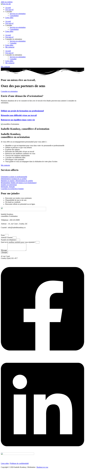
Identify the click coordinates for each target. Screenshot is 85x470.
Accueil (8, 8)
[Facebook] (42, 356)
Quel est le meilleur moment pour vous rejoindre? (18, 242)
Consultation (14, 16)
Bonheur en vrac (42, 467)
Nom (3, 235)
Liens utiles (9, 18)
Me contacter (9, 47)
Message (4, 250)
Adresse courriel (7, 237)
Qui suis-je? (9, 10)
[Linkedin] (42, 451)
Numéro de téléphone (8, 240)
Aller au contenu (7, 2)
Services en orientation (18, 14)
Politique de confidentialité (19, 463)
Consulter (13, 43)
